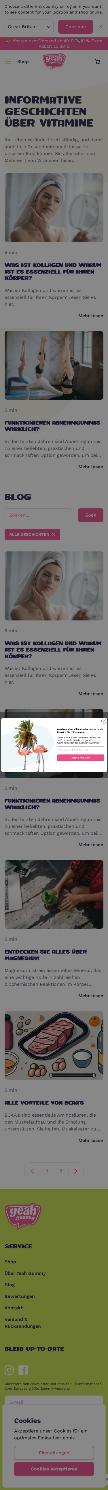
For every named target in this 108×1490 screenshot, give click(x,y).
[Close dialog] (103, 721)
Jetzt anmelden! (80, 757)
